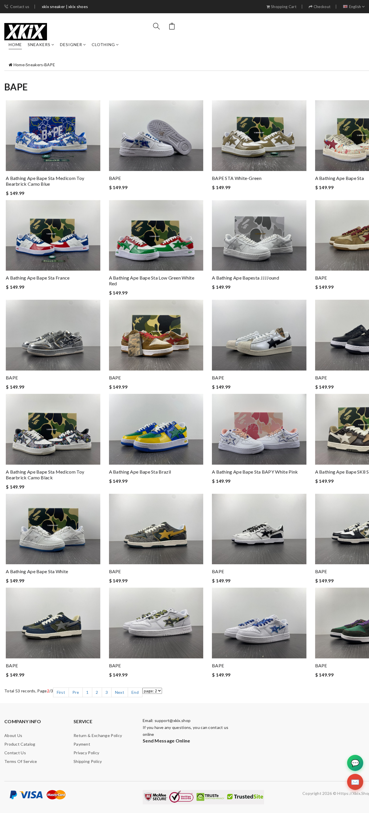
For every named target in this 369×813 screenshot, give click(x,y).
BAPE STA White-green (236, 178)
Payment (82, 744)
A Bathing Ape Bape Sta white (37, 571)
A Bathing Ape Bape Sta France (38, 277)
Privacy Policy (86, 752)
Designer (71, 44)
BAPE (49, 64)
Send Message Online (166, 740)
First (61, 692)
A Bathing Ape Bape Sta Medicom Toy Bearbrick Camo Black (45, 474)
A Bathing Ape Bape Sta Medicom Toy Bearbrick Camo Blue (45, 181)
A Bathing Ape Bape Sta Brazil (140, 471)
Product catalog (19, 744)
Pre (75, 692)
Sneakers (39, 44)
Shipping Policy (88, 761)
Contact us (19, 7)
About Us (13, 735)
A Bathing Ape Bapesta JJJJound (245, 277)
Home (15, 44)
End (135, 692)
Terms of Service (20, 761)
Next (119, 692)
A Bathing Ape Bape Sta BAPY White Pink (255, 471)
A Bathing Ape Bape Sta (339, 178)
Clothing (103, 44)
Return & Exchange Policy (98, 735)
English (355, 7)
